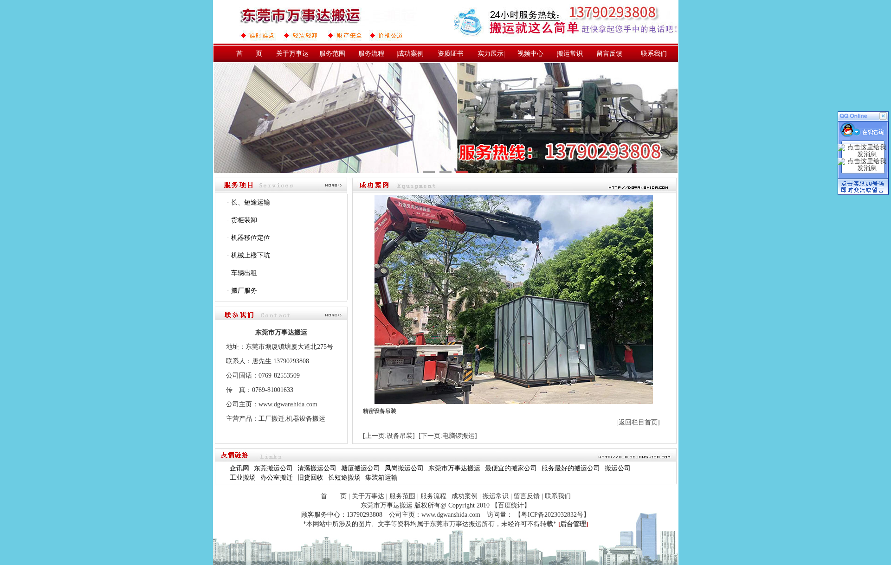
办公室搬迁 (276, 477)
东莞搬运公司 (273, 468)
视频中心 (530, 53)
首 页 (249, 53)
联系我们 (654, 53)
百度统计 (511, 505)
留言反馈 (609, 53)
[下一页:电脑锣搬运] (448, 435)
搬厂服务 (244, 290)
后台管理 (573, 523)
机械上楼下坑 (250, 255)
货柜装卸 (244, 220)
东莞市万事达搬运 (454, 468)
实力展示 (491, 53)
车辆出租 (244, 273)
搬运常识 (570, 53)
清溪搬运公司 (316, 468)
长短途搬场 (344, 477)
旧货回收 (310, 477)
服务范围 (332, 53)
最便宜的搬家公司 (511, 468)
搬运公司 (618, 468)
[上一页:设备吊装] (389, 435)
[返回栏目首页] (638, 422)
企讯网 (239, 468)
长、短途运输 (250, 202)
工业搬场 (243, 477)
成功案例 (411, 53)
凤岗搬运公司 (404, 468)
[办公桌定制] (446, 118)
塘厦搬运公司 (360, 468)
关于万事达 (292, 53)
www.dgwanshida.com (287, 404)
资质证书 (451, 53)
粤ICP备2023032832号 (552, 514)
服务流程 (371, 53)
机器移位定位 (250, 237)
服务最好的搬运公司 (571, 468)
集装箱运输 (381, 477)
